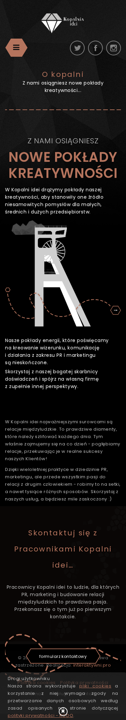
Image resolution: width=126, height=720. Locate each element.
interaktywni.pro (92, 665)
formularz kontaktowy (63, 656)
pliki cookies (95, 686)
